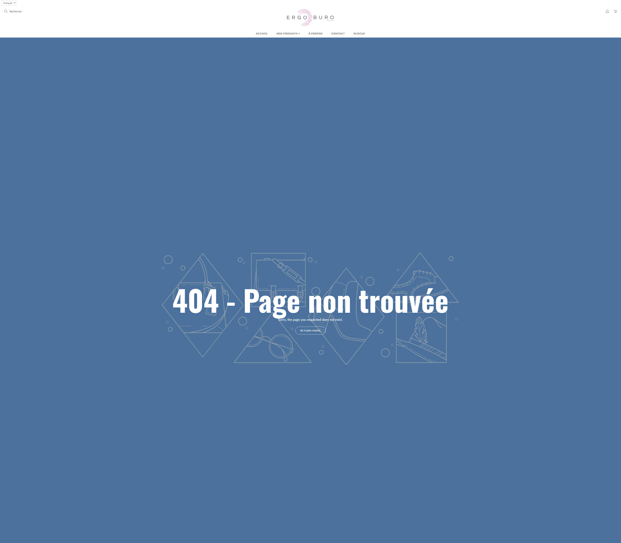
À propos (316, 33)
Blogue (359, 33)
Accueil (262, 33)
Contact (338, 33)
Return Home (310, 330)
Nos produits (288, 33)
